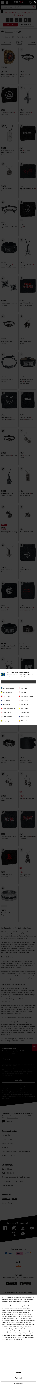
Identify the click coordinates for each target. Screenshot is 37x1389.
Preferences (18, 1383)
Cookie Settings (10, 1337)
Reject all (18, 1378)
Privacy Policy (19, 1339)
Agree (18, 1372)
